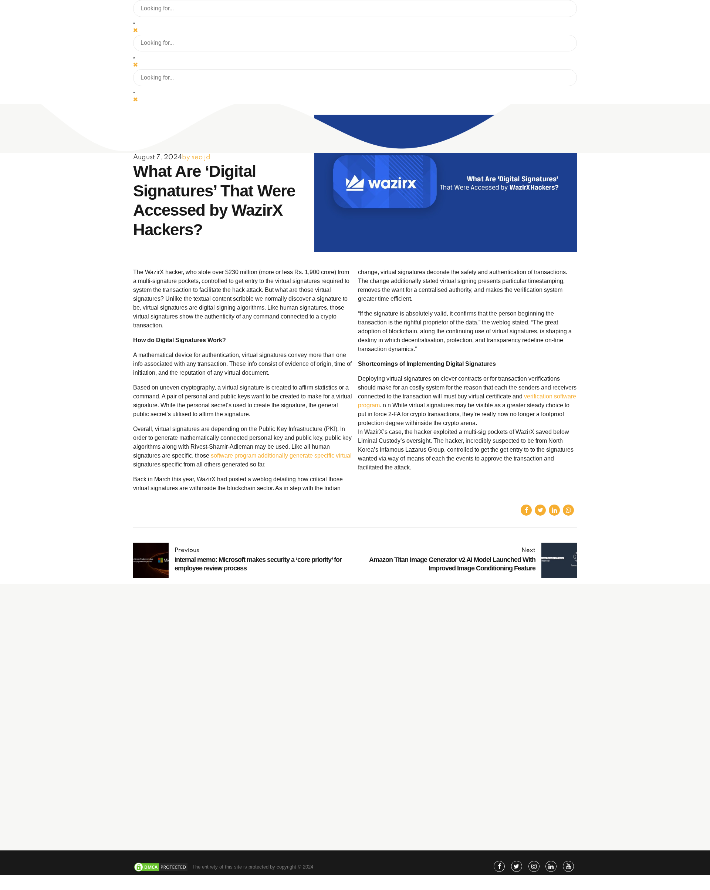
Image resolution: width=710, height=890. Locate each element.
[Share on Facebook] (526, 510)
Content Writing (413, 748)
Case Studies (411, 795)
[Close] (135, 30)
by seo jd (196, 157)
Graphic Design (413, 738)
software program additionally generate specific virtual (281, 455)
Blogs (403, 785)
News (403, 806)
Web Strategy (411, 727)
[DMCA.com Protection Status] (161, 870)
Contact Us (409, 816)
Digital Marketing (415, 716)
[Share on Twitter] (540, 510)
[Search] (134, 23)
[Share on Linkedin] (554, 510)
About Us (407, 774)
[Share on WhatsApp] (568, 510)
